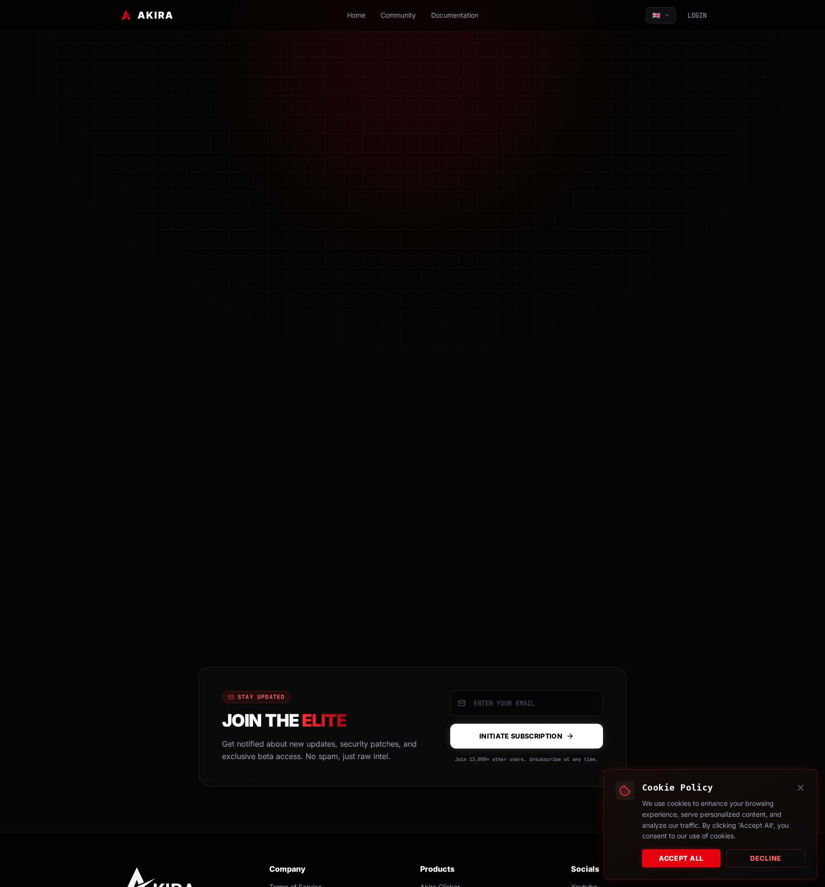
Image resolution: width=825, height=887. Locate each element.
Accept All (681, 858)
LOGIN (697, 15)
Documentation (454, 15)
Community (398, 15)
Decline (766, 858)
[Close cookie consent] (800, 787)
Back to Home (361, 378)
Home (356, 15)
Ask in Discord (461, 378)
